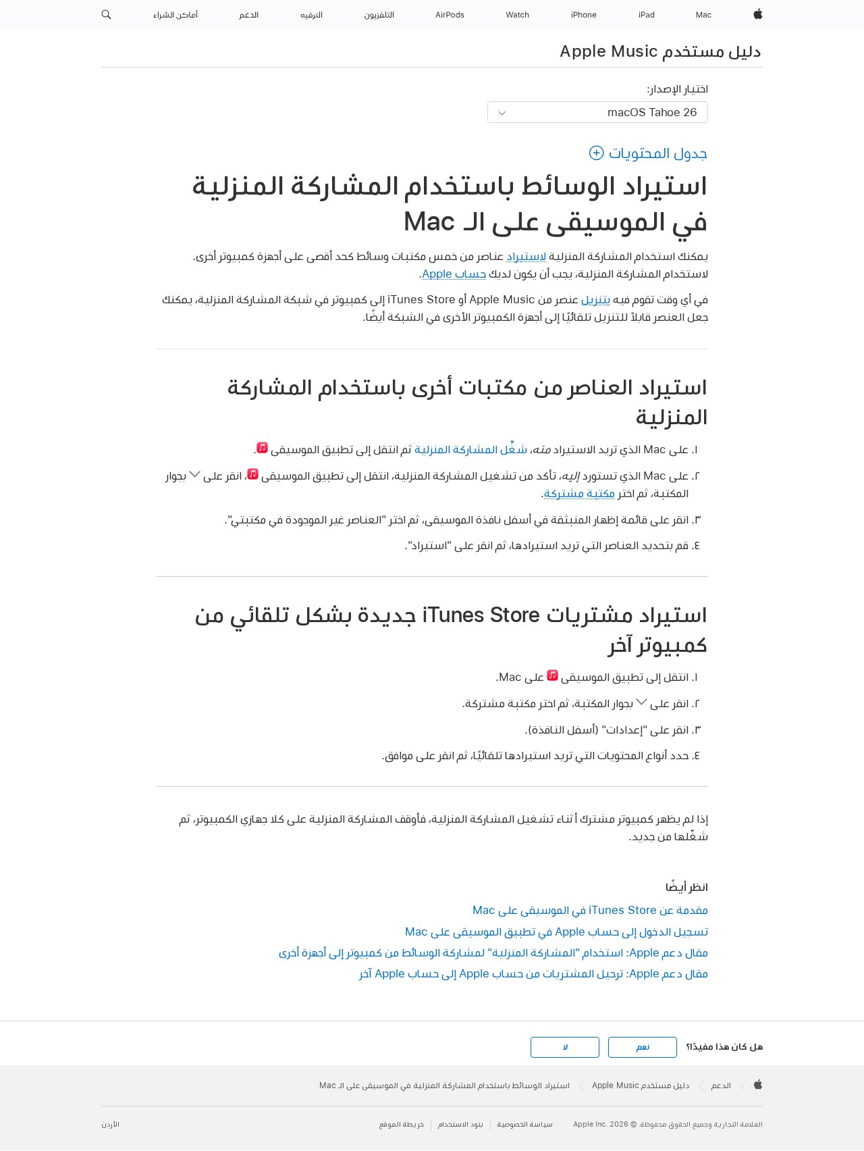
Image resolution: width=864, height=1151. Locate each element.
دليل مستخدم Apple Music (660, 51)
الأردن (110, 1124)
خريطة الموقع (401, 1124)
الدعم (721, 1085)
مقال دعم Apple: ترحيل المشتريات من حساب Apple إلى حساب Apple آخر (533, 973)
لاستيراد (526, 255)
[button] (106, 15)
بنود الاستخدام (460, 1124)
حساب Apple (454, 273)
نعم (642, 1047)
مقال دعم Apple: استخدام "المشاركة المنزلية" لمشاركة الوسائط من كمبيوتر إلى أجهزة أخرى (493, 952)
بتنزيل (595, 299)
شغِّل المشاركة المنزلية (470, 449)
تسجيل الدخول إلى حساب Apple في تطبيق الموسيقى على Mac (556, 931)
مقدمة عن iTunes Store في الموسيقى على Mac (590, 909)
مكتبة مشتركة (579, 492)
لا (565, 1047)
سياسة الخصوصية (525, 1124)
